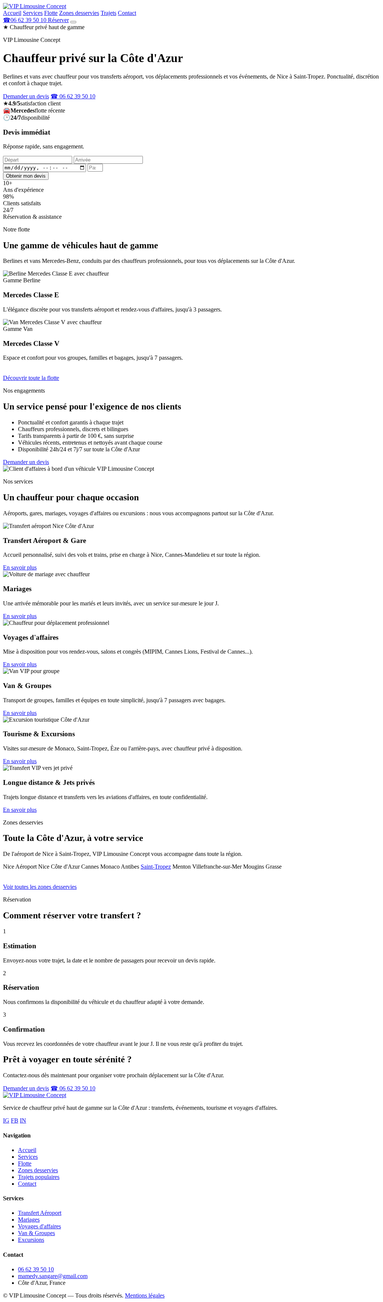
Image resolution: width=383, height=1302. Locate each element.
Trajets (108, 13)
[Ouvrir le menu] (73, 22)
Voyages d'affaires (39, 1226)
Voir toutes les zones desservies (40, 887)
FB (14, 1120)
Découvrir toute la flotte (31, 378)
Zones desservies (79, 13)
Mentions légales (145, 1295)
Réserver (58, 20)
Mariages (29, 1219)
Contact (127, 13)
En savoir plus (20, 567)
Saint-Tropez (156, 866)
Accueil (12, 13)
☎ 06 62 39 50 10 (72, 96)
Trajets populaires (38, 1177)
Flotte (51, 13)
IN (23, 1120)
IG (6, 1120)
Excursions (31, 1240)
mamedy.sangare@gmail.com (53, 1276)
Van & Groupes (36, 1233)
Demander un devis (26, 96)
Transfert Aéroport (39, 1213)
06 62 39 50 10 (36, 1269)
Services (33, 13)
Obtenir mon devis (26, 176)
